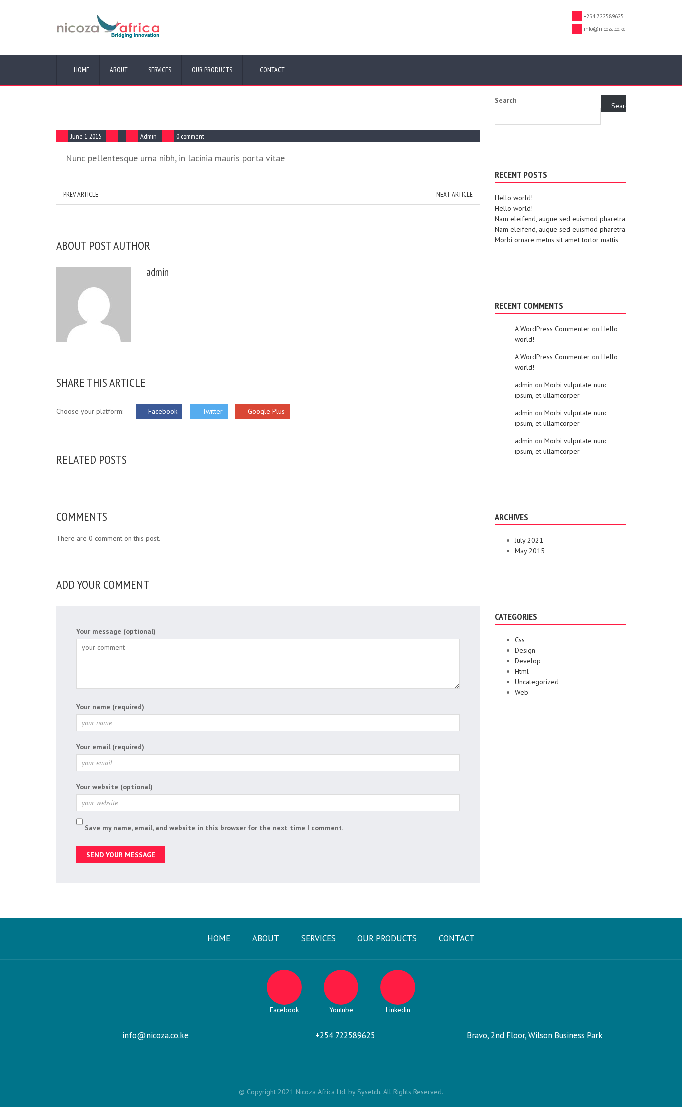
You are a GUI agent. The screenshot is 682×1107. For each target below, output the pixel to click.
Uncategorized (537, 681)
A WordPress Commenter (552, 328)
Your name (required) (110, 706)
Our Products (212, 69)
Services (159, 69)
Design (525, 650)
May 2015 (530, 550)
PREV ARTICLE (80, 194)
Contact (271, 69)
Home (80, 69)
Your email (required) (110, 746)
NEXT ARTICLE (455, 194)
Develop (528, 660)
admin (148, 136)
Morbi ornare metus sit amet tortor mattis (556, 239)
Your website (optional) (114, 786)
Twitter (211, 411)
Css (520, 639)
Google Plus (265, 411)
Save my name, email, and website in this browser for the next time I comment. (214, 827)
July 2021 (529, 540)
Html (522, 671)
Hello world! (514, 197)
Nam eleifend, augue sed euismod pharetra (560, 218)
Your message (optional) (116, 631)
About (119, 69)
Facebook (161, 411)
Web (521, 692)
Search (506, 100)
